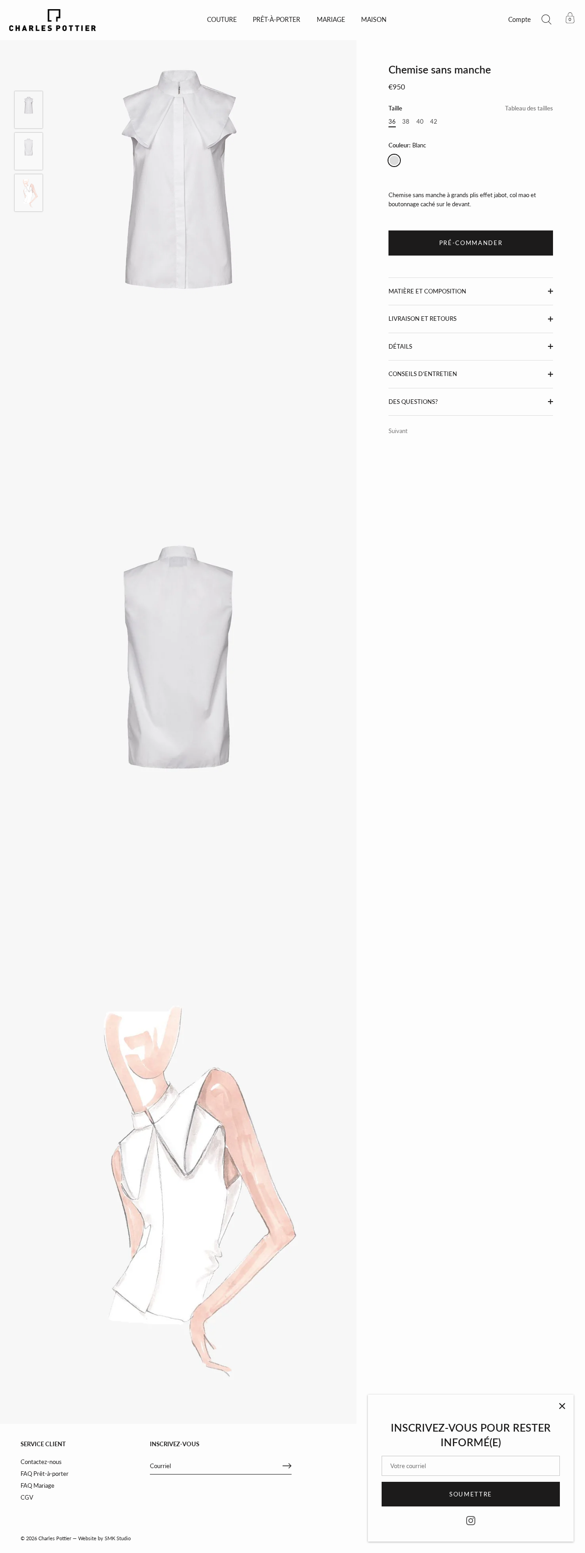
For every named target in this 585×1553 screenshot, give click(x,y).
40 (420, 121)
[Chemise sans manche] (28, 110)
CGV (27, 1497)
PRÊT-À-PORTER (276, 19)
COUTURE (222, 19)
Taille (470, 108)
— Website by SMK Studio (102, 1538)
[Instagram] (470, 1519)
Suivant (398, 430)
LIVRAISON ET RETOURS (422, 318)
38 (406, 121)
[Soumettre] (287, 1465)
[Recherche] (547, 20)
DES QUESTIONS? (413, 401)
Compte (519, 19)
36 (392, 121)
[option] (28, 111)
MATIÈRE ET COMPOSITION (427, 291)
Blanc (394, 160)
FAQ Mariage (37, 1485)
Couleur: (407, 145)
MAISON (374, 19)
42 (433, 121)
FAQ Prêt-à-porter (45, 1473)
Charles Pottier (54, 1538)
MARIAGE (331, 19)
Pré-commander (471, 242)
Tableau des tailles (529, 108)
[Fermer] (562, 1406)
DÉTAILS (400, 346)
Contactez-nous (41, 1461)
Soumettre (470, 1494)
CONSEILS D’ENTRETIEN (422, 373)
